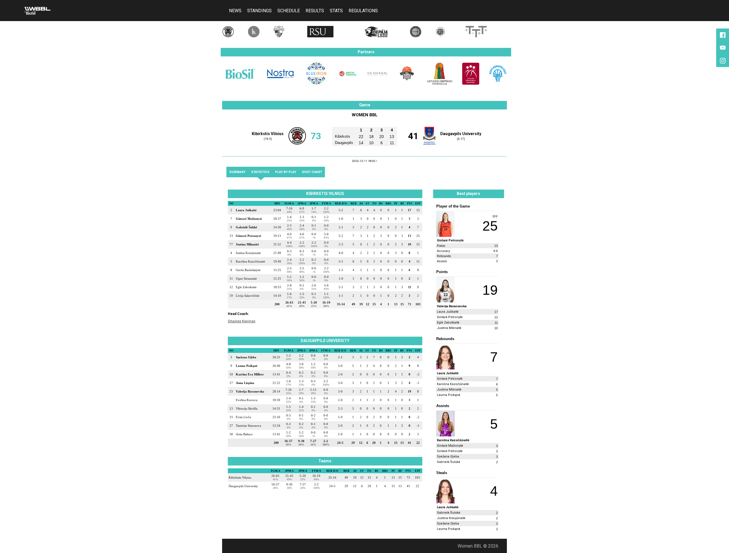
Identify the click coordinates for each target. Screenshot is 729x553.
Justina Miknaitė (247, 244)
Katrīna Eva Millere (250, 374)
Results (315, 11)
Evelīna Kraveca (246, 400)
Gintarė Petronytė (248, 235)
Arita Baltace (244, 434)
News (235, 11)
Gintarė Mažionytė (249, 218)
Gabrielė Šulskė (246, 227)
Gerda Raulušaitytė (248, 270)
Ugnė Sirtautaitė (246, 278)
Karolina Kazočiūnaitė (250, 261)
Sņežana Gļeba (246, 357)
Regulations (363, 11)
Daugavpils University (460, 134)
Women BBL (365, 114)
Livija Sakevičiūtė (247, 295)
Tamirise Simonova (248, 425)
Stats (336, 11)
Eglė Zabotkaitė (246, 287)
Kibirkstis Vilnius (268, 134)
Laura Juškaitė (246, 210)
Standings (259, 11)
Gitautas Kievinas (241, 321)
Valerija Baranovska (250, 391)
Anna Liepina (245, 383)
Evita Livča (243, 417)
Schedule (288, 11)
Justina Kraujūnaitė (248, 253)
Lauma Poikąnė (246, 365)
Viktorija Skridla (246, 408)
